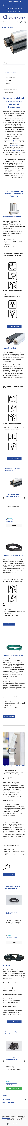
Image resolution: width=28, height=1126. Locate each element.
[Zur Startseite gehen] (14, 17)
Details (14, 525)
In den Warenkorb (14, 1088)
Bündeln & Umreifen (10, 72)
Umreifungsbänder (10, 77)
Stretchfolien (9, 75)
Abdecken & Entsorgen (10, 89)
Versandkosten (6, 1118)
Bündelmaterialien (14, 145)
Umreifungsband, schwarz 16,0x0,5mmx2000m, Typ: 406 (12, 913)
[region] (14, 498)
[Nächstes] (25, 498)
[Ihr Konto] (21, 21)
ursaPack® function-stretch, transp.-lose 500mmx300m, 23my (12, 495)
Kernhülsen (8, 80)
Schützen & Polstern (9, 66)
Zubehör (8, 83)
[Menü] (3, 21)
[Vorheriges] (3, 498)
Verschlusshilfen (16, 150)
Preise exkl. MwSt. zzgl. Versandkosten (11, 520)
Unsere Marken (8, 92)
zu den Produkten (14, 326)
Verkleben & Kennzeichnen (11, 69)
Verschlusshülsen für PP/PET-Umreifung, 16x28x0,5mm (13, 1058)
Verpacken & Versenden (10, 63)
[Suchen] (17, 21)
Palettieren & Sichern (10, 86)
